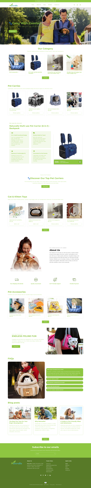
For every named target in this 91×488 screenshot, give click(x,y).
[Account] (77, 5)
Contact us (57, 4)
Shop (44, 4)
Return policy (49, 471)
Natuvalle (34, 484)
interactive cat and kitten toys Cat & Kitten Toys (54, 73)
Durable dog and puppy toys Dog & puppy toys (74, 73)
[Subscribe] (54, 453)
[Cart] (80, 5)
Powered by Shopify (39, 484)
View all (45, 77)
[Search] (74, 5)
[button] (64, 369)
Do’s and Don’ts (49, 468)
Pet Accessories (13, 72)
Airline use (48, 463)
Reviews (50, 4)
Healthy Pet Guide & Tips (51, 465)
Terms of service (58, 484)
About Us (39, 4)
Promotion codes (49, 469)
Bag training (48, 466)
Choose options (16, 112)
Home (33, 4)
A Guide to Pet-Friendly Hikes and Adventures (70, 422)
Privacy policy (52, 484)
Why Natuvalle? (40, 421)
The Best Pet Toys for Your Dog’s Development (18, 422)
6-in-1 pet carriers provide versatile (35, 73)
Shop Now (12, 31)
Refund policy (46, 484)
